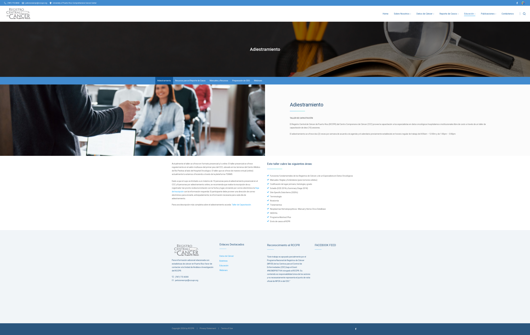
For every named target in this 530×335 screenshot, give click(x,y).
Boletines (223, 261)
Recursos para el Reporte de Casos (190, 81)
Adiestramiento (164, 81)
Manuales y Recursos (219, 81)
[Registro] (17, 13)
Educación (223, 265)
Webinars (258, 81)
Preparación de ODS (241, 81)
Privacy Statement (208, 328)
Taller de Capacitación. (241, 205)
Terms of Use (227, 328)
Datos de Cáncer (226, 256)
